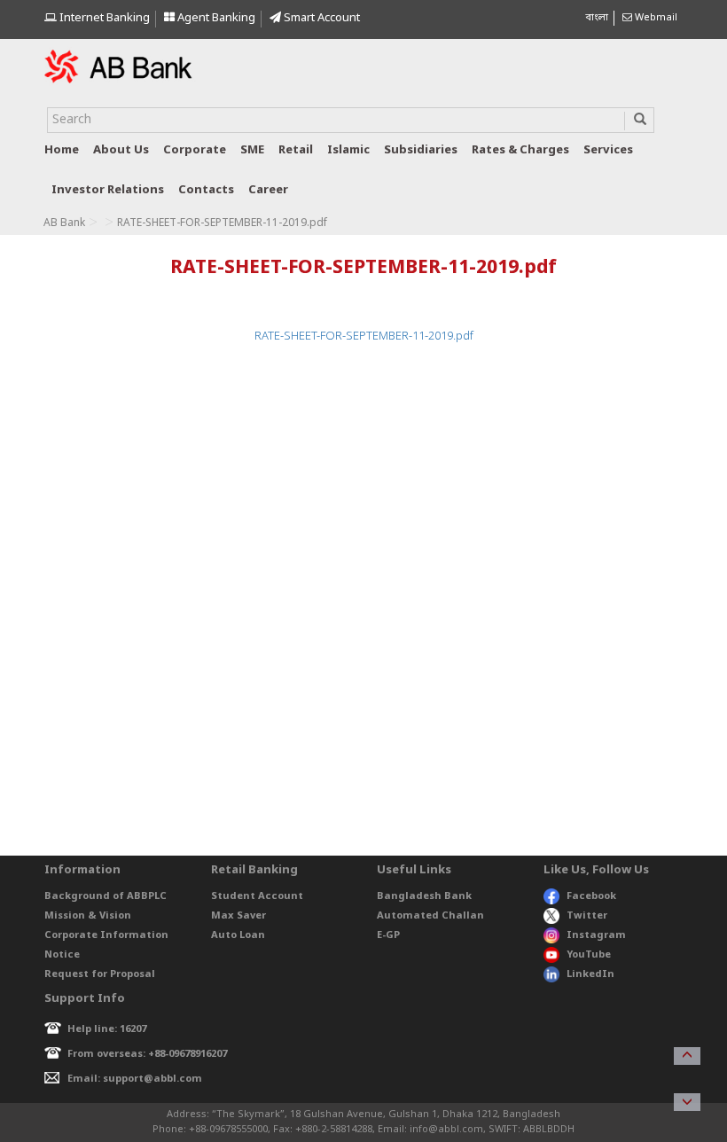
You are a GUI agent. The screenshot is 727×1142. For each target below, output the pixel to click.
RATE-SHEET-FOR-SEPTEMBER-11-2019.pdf (363, 336)
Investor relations (107, 190)
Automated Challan (430, 916)
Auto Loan (238, 935)
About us (121, 150)
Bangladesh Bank (424, 896)
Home (61, 150)
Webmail (654, 18)
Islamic (348, 150)
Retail (295, 150)
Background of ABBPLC (105, 896)
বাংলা (596, 18)
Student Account (257, 896)
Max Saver (238, 916)
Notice (62, 955)
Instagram (596, 935)
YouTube (589, 955)
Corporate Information (106, 935)
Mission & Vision (87, 916)
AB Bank (64, 223)
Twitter (587, 916)
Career (268, 190)
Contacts (206, 190)
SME (252, 150)
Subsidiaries (420, 150)
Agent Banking (215, 18)
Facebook (591, 896)
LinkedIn (590, 974)
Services (608, 150)
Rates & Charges (520, 150)
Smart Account (320, 18)
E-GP (388, 935)
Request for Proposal (99, 974)
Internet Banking (103, 18)
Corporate (194, 150)
